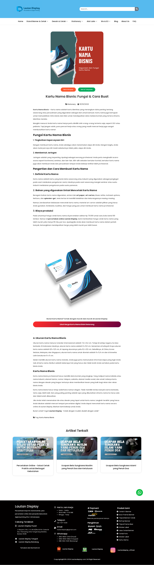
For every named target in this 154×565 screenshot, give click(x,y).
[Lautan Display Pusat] (16, 526)
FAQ (134, 21)
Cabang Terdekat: (24, 521)
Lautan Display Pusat (27, 526)
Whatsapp (62, 533)
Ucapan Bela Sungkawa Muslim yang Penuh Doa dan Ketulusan (77, 467)
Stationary (76, 21)
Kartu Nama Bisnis (46, 417)
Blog (116, 21)
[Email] (55, 528)
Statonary (71, 104)
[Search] (137, 9)
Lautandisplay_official (126, 550)
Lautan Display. (55, 411)
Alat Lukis (91, 21)
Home (20, 21)
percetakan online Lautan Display (62, 219)
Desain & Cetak (59, 21)
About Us (125, 21)
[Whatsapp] (55, 533)
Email (59, 527)
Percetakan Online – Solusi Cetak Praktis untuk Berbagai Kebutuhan (33, 468)
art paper (80, 195)
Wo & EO (104, 21)
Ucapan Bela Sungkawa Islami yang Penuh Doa (121, 467)
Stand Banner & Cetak (36, 21)
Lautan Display (27, 506)
